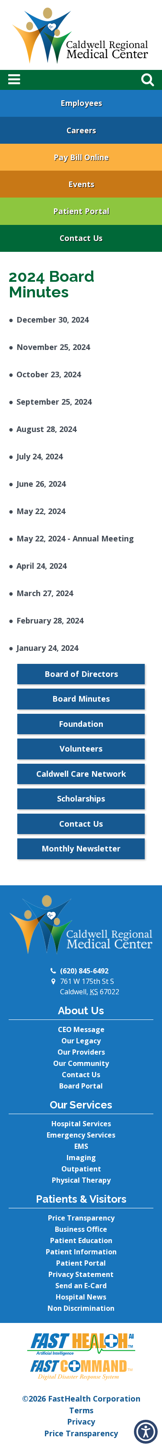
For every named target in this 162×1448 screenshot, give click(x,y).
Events (81, 184)
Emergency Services (81, 1135)
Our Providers (81, 1052)
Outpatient (81, 1169)
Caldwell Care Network (81, 774)
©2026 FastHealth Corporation (81, 1398)
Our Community (81, 1063)
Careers (81, 130)
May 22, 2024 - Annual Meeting (75, 538)
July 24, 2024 (39, 456)
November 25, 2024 (53, 347)
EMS (81, 1146)
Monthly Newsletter (81, 848)
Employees (81, 103)
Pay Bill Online (81, 157)
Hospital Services (81, 1123)
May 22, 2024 (40, 511)
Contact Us (81, 238)
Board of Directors (81, 674)
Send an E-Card (81, 1285)
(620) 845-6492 (84, 971)
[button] (146, 1432)
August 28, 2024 (46, 429)
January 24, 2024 (47, 648)
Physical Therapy (81, 1180)
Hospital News (81, 1297)
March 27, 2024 (44, 593)
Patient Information (81, 1252)
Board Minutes (81, 698)
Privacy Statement (81, 1274)
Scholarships (81, 798)
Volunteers (81, 748)
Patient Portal (81, 211)
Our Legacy (81, 1041)
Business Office (81, 1229)
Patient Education (81, 1240)
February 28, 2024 (49, 620)
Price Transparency (81, 1218)
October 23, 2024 (48, 374)
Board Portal (81, 1086)
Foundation (81, 724)
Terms (81, 1410)
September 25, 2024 (54, 401)
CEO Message (81, 1029)
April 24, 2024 (41, 566)
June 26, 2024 (41, 483)
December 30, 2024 (52, 319)
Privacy (81, 1421)
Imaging (81, 1157)
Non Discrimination (81, 1308)
